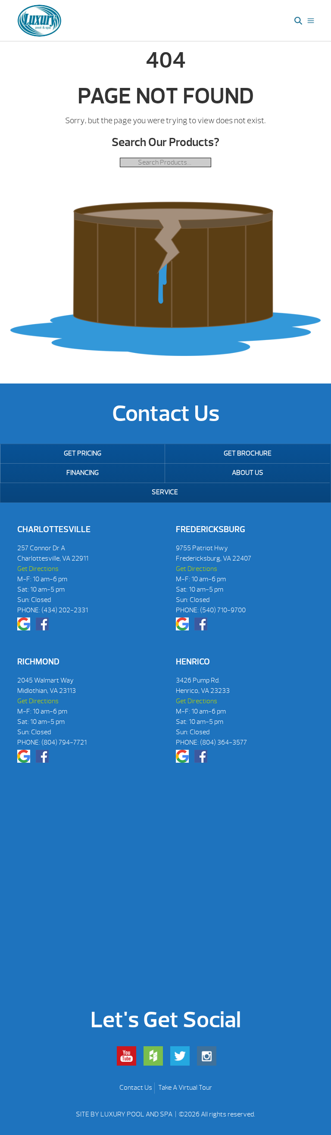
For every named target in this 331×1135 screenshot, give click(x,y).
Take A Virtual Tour (185, 1087)
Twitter (180, 1056)
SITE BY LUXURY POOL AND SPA (125, 1114)
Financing (82, 472)
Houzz (153, 1056)
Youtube (126, 1056)
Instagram (206, 1056)
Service (165, 492)
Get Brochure (248, 453)
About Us (247, 472)
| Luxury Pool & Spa (39, 20)
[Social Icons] (23, 623)
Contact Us (135, 1087)
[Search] (298, 20)
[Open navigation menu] (311, 21)
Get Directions (38, 568)
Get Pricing (82, 453)
